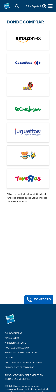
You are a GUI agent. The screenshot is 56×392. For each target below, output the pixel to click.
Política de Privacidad (17, 348)
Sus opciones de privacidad (19, 367)
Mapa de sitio (12, 338)
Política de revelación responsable (24, 362)
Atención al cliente (15, 343)
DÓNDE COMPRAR (25, 22)
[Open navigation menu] (50, 6)
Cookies (9, 357)
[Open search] (17, 6)
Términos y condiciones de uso (21, 352)
